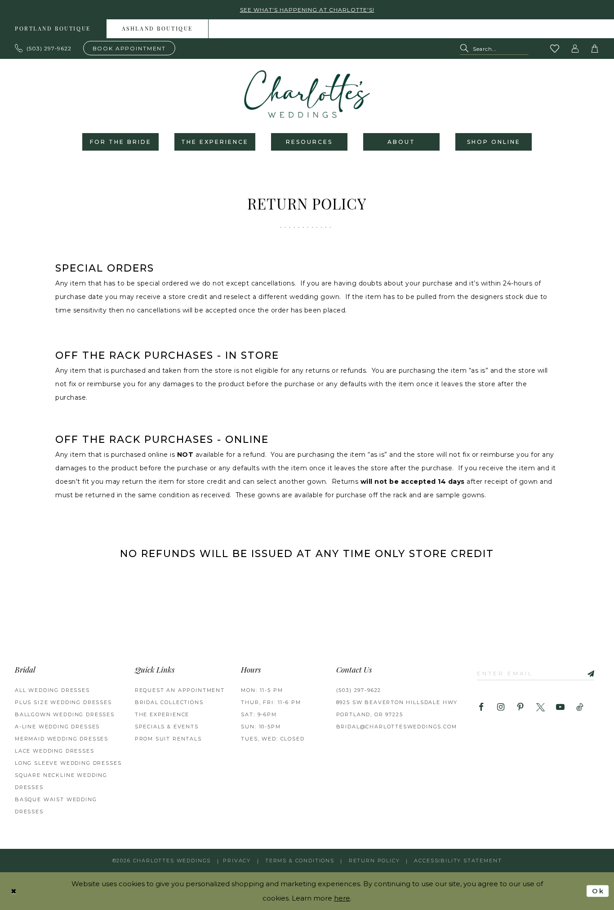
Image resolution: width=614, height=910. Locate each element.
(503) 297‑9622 (359, 690)
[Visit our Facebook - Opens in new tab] (481, 707)
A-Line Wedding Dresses (57, 726)
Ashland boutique (157, 29)
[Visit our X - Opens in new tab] (540, 707)
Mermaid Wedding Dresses (61, 739)
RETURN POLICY (374, 860)
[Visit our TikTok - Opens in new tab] (580, 707)
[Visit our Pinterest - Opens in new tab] (520, 707)
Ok (598, 891)
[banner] (307, 94)
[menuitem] (158, 28)
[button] (575, 48)
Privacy (237, 860)
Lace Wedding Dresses (54, 751)
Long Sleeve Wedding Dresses (68, 763)
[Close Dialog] (13, 891)
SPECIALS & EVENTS (167, 726)
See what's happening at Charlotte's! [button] (307, 9)
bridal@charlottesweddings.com (396, 726)
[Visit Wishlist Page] (555, 49)
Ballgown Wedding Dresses (65, 714)
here (342, 898)
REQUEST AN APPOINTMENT (180, 690)
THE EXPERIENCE (162, 714)
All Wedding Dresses (52, 690)
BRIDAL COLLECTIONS (169, 702)
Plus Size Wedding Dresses (63, 702)
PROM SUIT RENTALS (168, 739)
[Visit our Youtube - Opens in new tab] (560, 707)
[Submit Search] (466, 49)
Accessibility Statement (458, 860)
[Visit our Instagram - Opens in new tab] (501, 707)
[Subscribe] (587, 673)
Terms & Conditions (299, 860)
